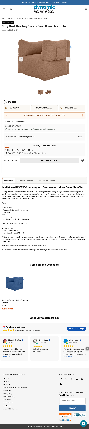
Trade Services (8, 403)
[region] (44, 92)
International (7, 390)
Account (6, 381)
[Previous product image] (21, 59)
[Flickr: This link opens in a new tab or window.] (61, 384)
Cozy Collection (22, 121)
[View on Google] (5, 341)
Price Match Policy (9, 397)
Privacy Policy (7, 394)
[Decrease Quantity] (8, 160)
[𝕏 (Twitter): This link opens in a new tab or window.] (66, 379)
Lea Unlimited (11, 18)
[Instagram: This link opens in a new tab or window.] (71, 379)
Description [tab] (8, 180)
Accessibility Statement (10, 409)
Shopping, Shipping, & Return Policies (15, 387)
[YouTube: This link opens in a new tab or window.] (76, 379)
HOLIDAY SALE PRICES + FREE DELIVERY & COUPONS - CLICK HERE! (44, 2)
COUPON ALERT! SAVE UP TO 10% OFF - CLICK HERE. (45, 115)
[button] (41, 92)
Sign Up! (72, 408)
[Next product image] (68, 59)
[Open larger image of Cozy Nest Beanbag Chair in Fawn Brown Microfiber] (44, 59)
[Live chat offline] (83, 423)
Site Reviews (7, 406)
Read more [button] (7, 357)
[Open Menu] (3, 9)
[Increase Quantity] (16, 160)
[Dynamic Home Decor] (44, 9)
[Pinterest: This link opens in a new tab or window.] (82, 379)
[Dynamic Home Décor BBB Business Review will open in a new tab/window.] (79, 415)
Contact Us (6, 384)
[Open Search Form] (11, 9)
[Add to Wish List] (82, 160)
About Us (6, 378)
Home (3, 18)
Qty (5, 160)
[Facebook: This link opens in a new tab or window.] (61, 379)
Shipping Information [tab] (47, 180)
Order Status (7, 400)
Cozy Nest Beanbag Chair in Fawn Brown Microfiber (32, 18)
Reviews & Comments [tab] (25, 180)
